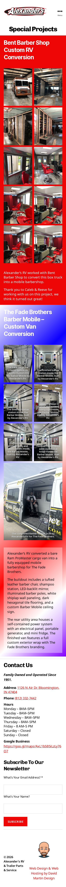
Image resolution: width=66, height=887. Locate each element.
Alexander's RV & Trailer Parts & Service (14, 865)
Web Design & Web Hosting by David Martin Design (43, 873)
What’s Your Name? (17, 796)
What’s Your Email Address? (23, 777)
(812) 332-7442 (25, 698)
